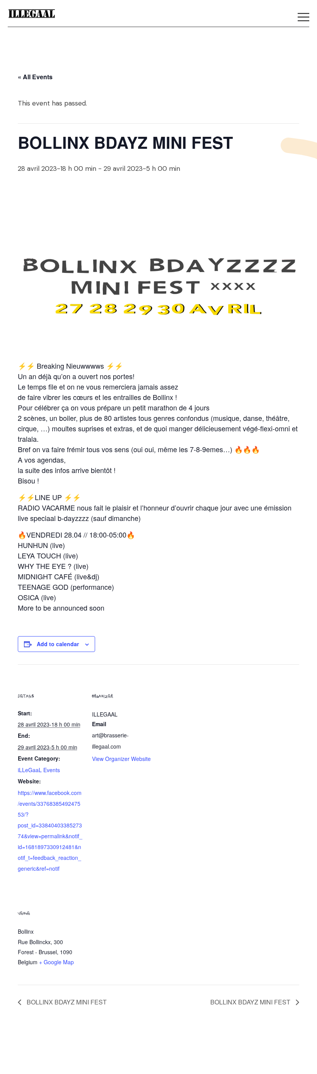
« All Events (35, 76)
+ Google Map (56, 962)
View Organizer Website (121, 759)
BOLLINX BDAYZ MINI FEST (66, 1001)
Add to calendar (58, 644)
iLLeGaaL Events (39, 770)
